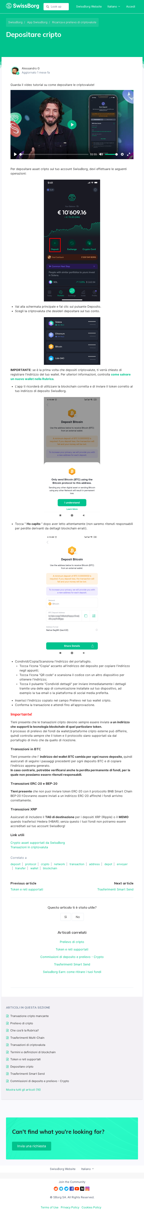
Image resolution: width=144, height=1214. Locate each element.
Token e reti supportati (26, 889)
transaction (77, 864)
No (78, 917)
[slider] (53, 154)
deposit (15, 864)
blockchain (50, 868)
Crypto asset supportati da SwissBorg (38, 843)
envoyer (122, 864)
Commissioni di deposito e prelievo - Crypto (72, 957)
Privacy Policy (70, 1207)
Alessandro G (31, 68)
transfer (20, 868)
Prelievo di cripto (72, 942)
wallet (34, 868)
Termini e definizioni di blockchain (33, 1052)
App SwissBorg (37, 22)
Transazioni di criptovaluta (27, 1045)
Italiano (112, 6)
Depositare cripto (21, 1066)
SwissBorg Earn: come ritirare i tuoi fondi (72, 972)
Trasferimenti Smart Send (115, 889)
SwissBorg (15, 22)
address (94, 864)
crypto (45, 864)
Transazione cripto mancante (29, 1016)
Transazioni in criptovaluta (29, 847)
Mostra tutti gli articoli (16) (23, 1089)
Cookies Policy (91, 1207)
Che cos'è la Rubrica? (24, 1030)
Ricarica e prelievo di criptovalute (74, 22)
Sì (65, 917)
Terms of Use (49, 1207)
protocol (30, 864)
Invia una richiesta (31, 1146)
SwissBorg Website (89, 6)
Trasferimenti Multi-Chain (27, 1037)
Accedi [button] (130, 6)
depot (108, 864)
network (59, 864)
